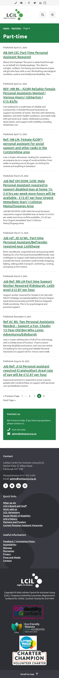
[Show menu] (52, 14)
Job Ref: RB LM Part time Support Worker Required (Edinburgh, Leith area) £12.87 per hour (28, 285)
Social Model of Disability (17, 515)
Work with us (10, 509)
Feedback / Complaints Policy (19, 541)
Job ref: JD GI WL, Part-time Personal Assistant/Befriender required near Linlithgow (25, 242)
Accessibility (9, 544)
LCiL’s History (10, 518)
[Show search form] (42, 14)
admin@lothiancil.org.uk (24, 433)
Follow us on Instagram (45, 4)
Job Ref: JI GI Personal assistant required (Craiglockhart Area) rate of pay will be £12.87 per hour (28, 370)
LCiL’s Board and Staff (15, 505)
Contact (7, 560)
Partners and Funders (14, 521)
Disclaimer (8, 550)
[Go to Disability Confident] (28, 613)
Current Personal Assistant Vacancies (23, 525)
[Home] (29, 580)
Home (6, 28)
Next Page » (9, 400)
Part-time (16, 28)
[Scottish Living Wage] (28, 643)
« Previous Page (11, 395)
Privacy (7, 554)
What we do (9, 502)
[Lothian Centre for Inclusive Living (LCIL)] (13, 14)
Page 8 (26, 28)
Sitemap (7, 547)
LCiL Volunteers (11, 512)
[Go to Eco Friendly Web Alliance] (28, 628)
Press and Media (11, 557)
